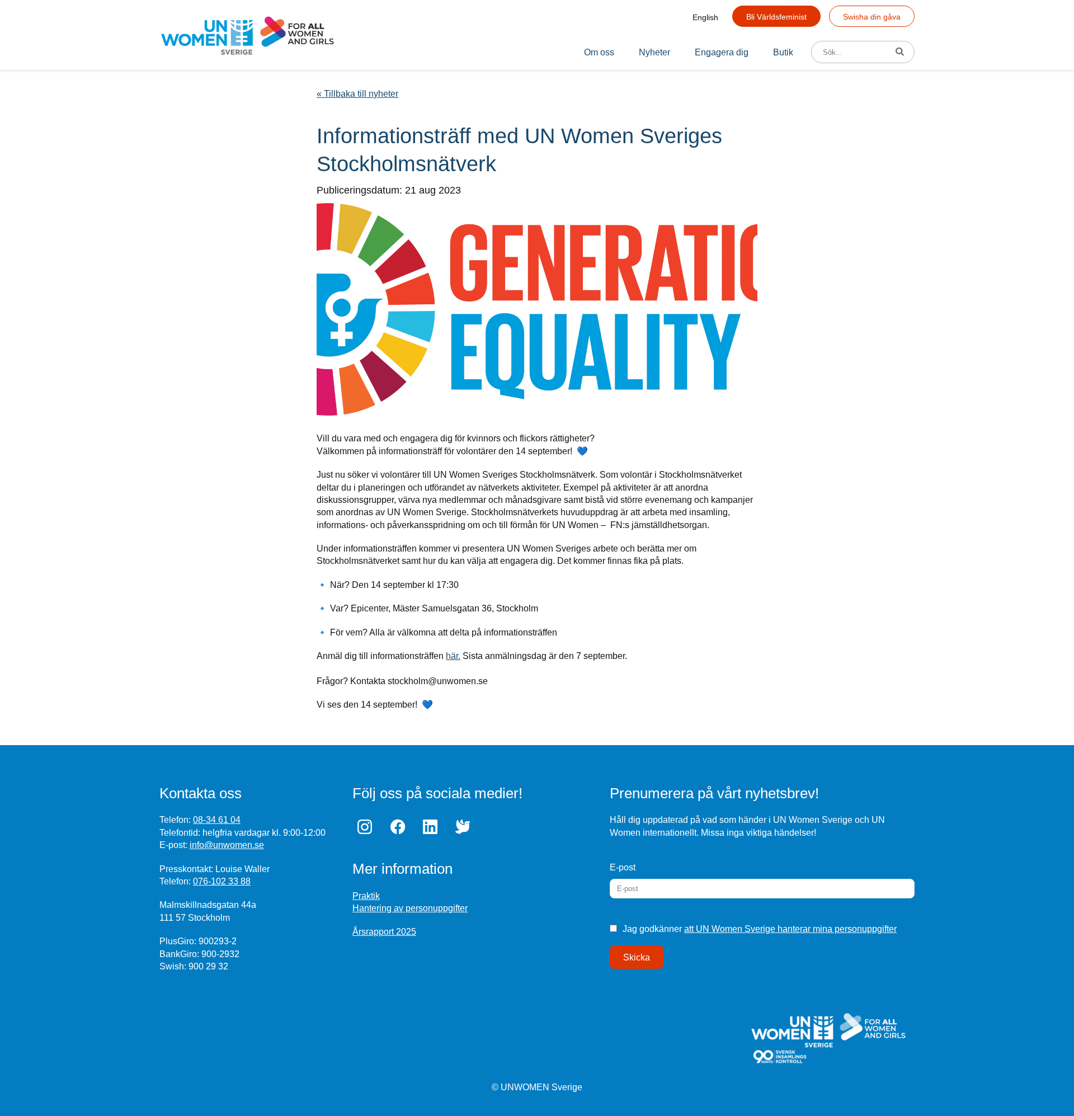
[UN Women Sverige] (247, 35)
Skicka (636, 957)
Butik (783, 52)
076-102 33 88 (222, 881)
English (705, 17)
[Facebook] (400, 826)
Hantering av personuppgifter (410, 908)
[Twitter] (465, 826)
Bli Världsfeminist (776, 16)
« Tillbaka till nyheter (357, 93)
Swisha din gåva (872, 16)
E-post (622, 867)
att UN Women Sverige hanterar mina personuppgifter (790, 929)
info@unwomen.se (227, 845)
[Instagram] (367, 826)
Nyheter (654, 52)
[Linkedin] (433, 826)
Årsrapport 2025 (384, 931)
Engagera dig (721, 52)
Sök (903, 52)
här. (453, 656)
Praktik (366, 896)
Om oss (599, 52)
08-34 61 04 (217, 820)
